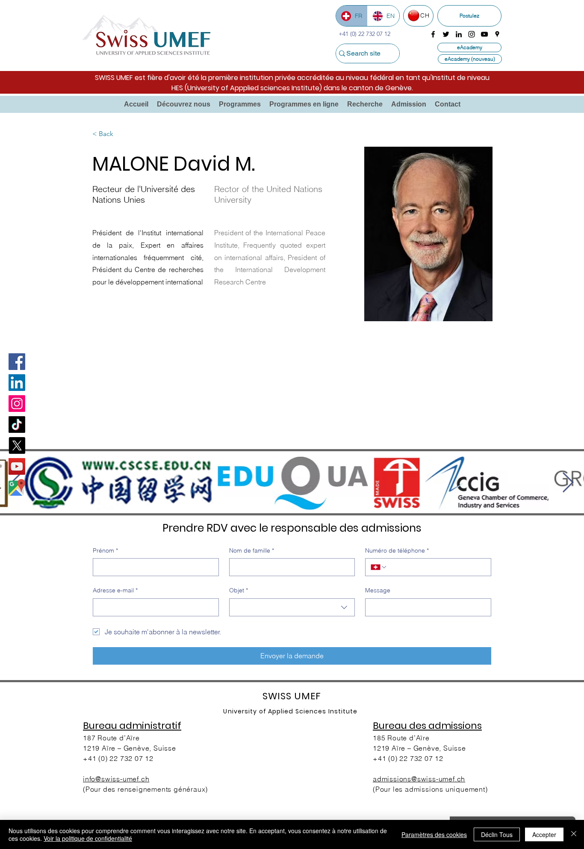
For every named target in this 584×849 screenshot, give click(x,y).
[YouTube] (17, 466)
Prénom (105, 550)
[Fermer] (574, 834)
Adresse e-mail (115, 590)
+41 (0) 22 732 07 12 (118, 758)
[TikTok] (17, 424)
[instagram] (471, 34)
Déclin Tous (497, 834)
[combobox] (292, 607)
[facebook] (433, 34)
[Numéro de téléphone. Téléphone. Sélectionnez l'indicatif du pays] (379, 567)
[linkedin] (458, 34)
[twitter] (446, 34)
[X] (17, 445)
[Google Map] (17, 487)
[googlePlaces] (497, 34)
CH (424, 15)
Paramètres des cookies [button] (434, 834)
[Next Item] (567, 483)
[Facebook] (17, 361)
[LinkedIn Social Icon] (17, 382)
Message (377, 590)
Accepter (544, 834)
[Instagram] (17, 403)
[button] (184, 104)
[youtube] (484, 34)
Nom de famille (251, 550)
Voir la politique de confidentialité (88, 838)
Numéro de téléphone (397, 550)
